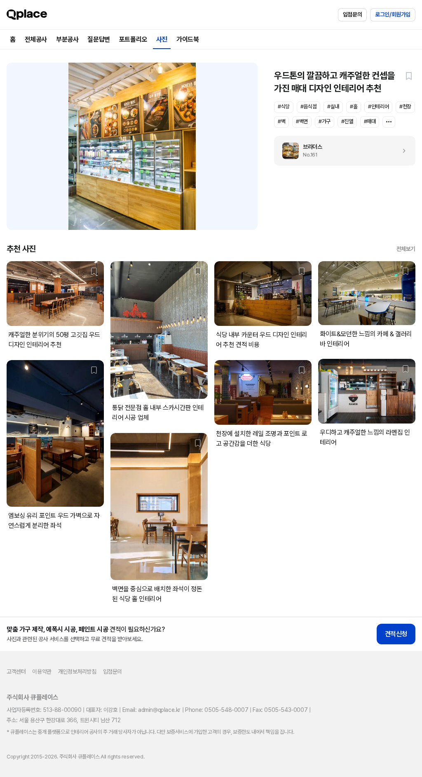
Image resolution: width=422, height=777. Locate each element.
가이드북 (187, 39)
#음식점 (308, 106)
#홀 (353, 106)
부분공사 (67, 39)
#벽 (281, 121)
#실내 (333, 106)
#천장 (405, 106)
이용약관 (41, 671)
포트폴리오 (133, 39)
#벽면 (302, 121)
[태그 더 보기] (388, 122)
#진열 (347, 121)
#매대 (370, 121)
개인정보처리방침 (77, 671)
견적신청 (396, 634)
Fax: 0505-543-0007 (280, 710)
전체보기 (405, 249)
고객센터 (16, 671)
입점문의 (352, 14)
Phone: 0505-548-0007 (216, 710)
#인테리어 (378, 106)
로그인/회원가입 (392, 14)
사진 (161, 39)
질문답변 (98, 39)
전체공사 (36, 39)
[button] (408, 75)
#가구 (325, 121)
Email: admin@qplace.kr (151, 710)
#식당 (284, 106)
